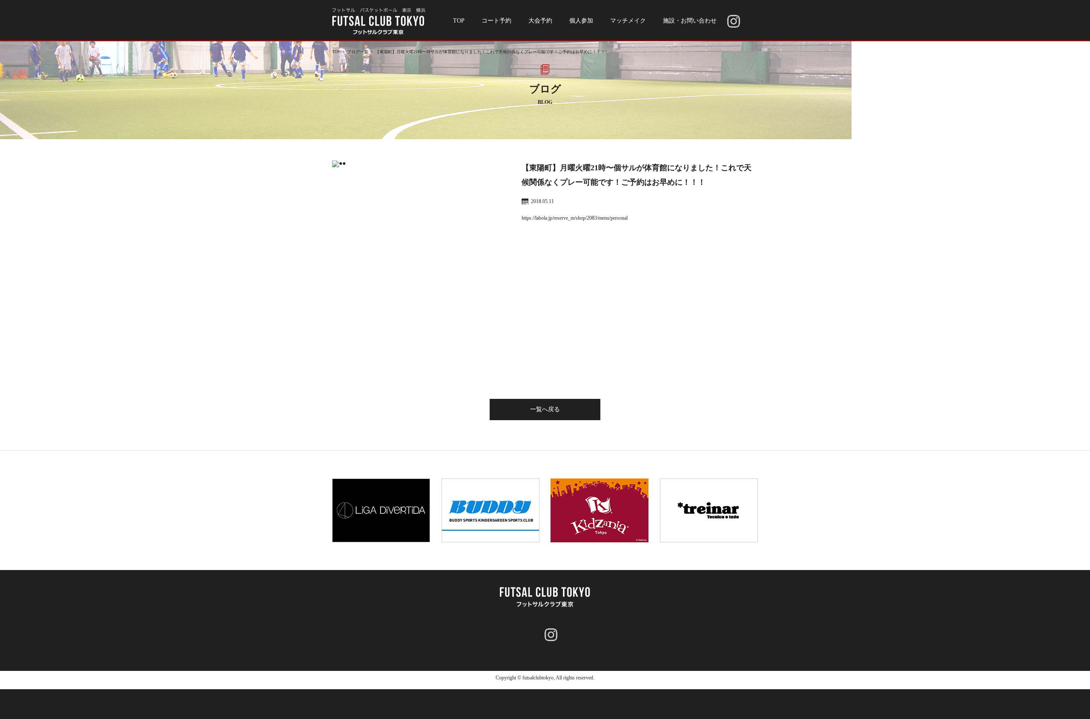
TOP (459, 20)
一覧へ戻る (545, 409)
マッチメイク (628, 20)
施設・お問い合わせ (690, 20)
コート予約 (496, 20)
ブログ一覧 (357, 51)
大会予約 (540, 20)
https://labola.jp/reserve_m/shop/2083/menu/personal (575, 218)
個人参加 (581, 20)
